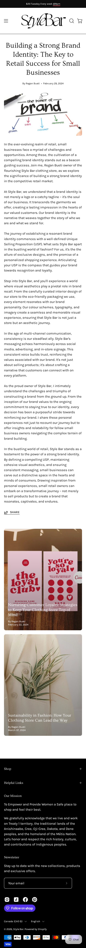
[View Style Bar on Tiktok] (16, 900)
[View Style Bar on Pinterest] (35, 900)
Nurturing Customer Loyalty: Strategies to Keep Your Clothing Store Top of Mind (42, 610)
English (35, 921)
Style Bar (18, 929)
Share (15, 512)
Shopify (42, 929)
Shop (7, 769)
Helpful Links (13, 783)
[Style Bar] (43, 21)
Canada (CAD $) (13, 921)
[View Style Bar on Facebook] (25, 900)
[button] (71, 21)
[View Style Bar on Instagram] (7, 900)
